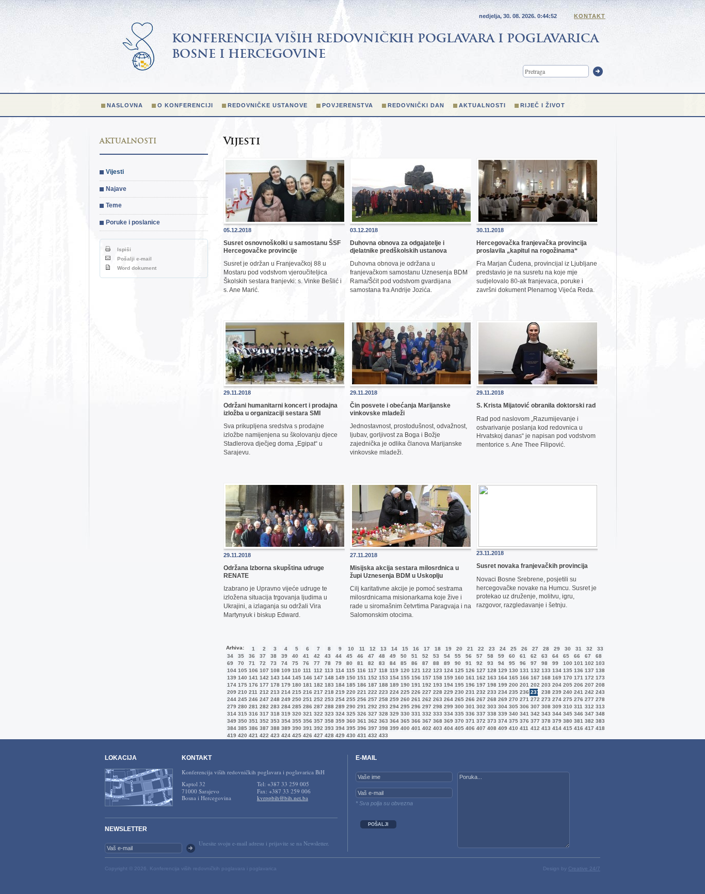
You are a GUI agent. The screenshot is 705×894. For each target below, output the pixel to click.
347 (588, 714)
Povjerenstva (347, 105)
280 (241, 706)
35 (241, 656)
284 (285, 706)
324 (339, 714)
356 (306, 721)
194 (447, 685)
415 (566, 728)
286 (306, 706)
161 (469, 677)
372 (480, 721)
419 (230, 735)
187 (371, 685)
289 (339, 706)
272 (534, 699)
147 (317, 677)
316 (252, 714)
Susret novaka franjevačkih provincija (532, 566)
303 (490, 706)
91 (469, 663)
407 (480, 728)
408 (490, 728)
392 (317, 728)
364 (393, 721)
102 (588, 663)
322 (317, 714)
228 (436, 692)
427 (317, 735)
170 (566, 677)
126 (469, 670)
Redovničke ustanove (268, 105)
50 (403, 656)
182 (317, 685)
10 (351, 649)
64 (555, 656)
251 (306, 699)
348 (599, 714)
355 (295, 721)
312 (588, 706)
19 (448, 649)
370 (458, 721)
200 (512, 685)
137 (588, 670)
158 (436, 677)
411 (523, 728)
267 (480, 699)
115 (350, 670)
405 (458, 728)
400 (404, 728)
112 (317, 670)
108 (274, 670)
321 (306, 714)
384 (230, 728)
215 (295, 692)
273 (545, 699)
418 (599, 728)
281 (252, 706)
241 (577, 692)
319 (285, 714)
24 (503, 649)
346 (577, 714)
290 (350, 706)
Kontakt (589, 16)
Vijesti (115, 171)
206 (577, 685)
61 (523, 656)
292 (371, 706)
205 (566, 685)
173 (599, 677)
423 (274, 735)
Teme (114, 205)
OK (191, 848)
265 (458, 699)
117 (371, 670)
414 (555, 728)
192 (425, 685)
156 (415, 677)
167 (534, 677)
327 (371, 714)
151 (360, 677)
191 (415, 685)
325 (350, 714)
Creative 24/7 (584, 868)
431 (360, 735)
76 (306, 663)
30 (568, 649)
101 (577, 663)
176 (252, 685)
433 (382, 735)
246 (252, 699)
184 (339, 685)
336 (469, 714)
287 (317, 706)
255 (350, 699)
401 (415, 728)
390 (295, 728)
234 (501, 692)
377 (534, 721)
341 (523, 714)
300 (458, 706)
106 (252, 670)
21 (470, 649)
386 (252, 728)
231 (469, 692)
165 (512, 677)
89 (447, 663)
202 (534, 685)
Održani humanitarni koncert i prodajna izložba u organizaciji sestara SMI (280, 409)
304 (501, 706)
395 (350, 728)
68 (599, 656)
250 (295, 699)
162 (480, 677)
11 (362, 649)
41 (306, 656)
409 (501, 728)
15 (405, 649)
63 (544, 656)
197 (480, 685)
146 (306, 677)
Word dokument (136, 268)
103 (599, 663)
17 (427, 649)
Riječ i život (542, 105)
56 (469, 656)
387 (263, 728)
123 (436, 670)
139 (230, 677)
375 (512, 721)
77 (317, 663)
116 (360, 670)
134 (555, 670)
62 (534, 656)
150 (350, 677)
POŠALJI (378, 824)
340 (512, 714)
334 (447, 714)
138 (599, 670)
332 (425, 714)
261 (415, 699)
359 (339, 721)
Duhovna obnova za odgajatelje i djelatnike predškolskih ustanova (398, 246)
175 (241, 685)
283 (274, 706)
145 (295, 677)
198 (490, 685)
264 (447, 699)
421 (252, 735)
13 (383, 649)
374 (501, 721)
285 (295, 706)
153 (382, 677)
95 (512, 663)
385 (241, 728)
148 (328, 677)
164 (501, 677)
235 (512, 692)
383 (599, 721)
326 (360, 714)
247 (263, 699)
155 (404, 677)
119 (393, 670)
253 (328, 699)
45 (349, 656)
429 (339, 735)
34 (230, 656)
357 (317, 721)
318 (274, 714)
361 (360, 721)
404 (447, 728)
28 (546, 649)
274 (555, 699)
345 (566, 714)
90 (458, 663)
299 (447, 706)
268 (490, 699)
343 (545, 714)
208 (599, 685)
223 (382, 692)
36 (252, 656)
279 (230, 706)
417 (588, 728)
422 (263, 735)
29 (557, 649)
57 (479, 656)
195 (458, 685)
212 (263, 692)
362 (371, 721)
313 (599, 706)
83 (382, 663)
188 (382, 685)
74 (284, 663)
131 (523, 670)
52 (425, 656)
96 (523, 663)
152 (371, 677)
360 (350, 721)
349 (230, 721)
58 (490, 656)
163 (490, 677)
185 (350, 685)
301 (469, 706)
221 (360, 692)
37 (263, 656)
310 (566, 706)
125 (458, 670)
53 (436, 656)
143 (274, 677)
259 (393, 699)
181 (306, 685)
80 (349, 663)
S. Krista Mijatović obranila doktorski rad (536, 405)
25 (513, 649)
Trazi (598, 71)
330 (404, 714)
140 (241, 677)
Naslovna (125, 105)
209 (230, 692)
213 (274, 692)
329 (393, 714)
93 (490, 663)
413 (545, 728)
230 (458, 692)
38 (273, 656)
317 (263, 714)
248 (274, 699)
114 (339, 670)
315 (241, 714)
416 (577, 728)
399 (393, 728)
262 (425, 699)
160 (458, 677)
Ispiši (123, 249)
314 (230, 714)
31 (578, 649)
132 (534, 670)
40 (295, 656)
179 (285, 685)
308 (545, 706)
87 (425, 663)
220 (350, 692)
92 (479, 663)
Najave (116, 188)
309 (555, 706)
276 (577, 699)
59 (501, 656)
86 (414, 663)
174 (230, 685)
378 (545, 721)
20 (459, 649)
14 (394, 649)
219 (339, 692)
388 (274, 728)
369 (447, 721)
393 (328, 728)
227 (425, 692)
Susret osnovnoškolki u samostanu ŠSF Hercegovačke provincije (282, 246)
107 (263, 670)
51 (414, 656)
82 (371, 663)
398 (382, 728)
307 (534, 706)
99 (555, 663)
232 (480, 692)
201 (523, 685)
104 (230, 670)
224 (393, 692)
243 (599, 692)
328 (382, 714)
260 (404, 699)
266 (469, 699)
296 (415, 706)
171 (577, 677)
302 (480, 706)
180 (295, 685)
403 (436, 728)
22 (481, 649)
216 (306, 692)
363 (382, 721)
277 (588, 699)
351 (252, 721)
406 (469, 728)
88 (436, 663)
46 (360, 656)
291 (360, 706)
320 (295, 714)
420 (241, 735)
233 (490, 692)
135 (566, 670)
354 (285, 721)
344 (555, 714)
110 (295, 670)
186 (360, 685)
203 (545, 685)
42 (317, 656)
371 (469, 721)
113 (328, 670)
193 (436, 685)
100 (566, 663)
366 (415, 721)
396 (360, 728)
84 (393, 663)
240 (566, 692)
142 (263, 677)
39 (284, 656)
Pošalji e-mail (134, 259)
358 (328, 721)
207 (588, 685)
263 (436, 699)
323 (328, 714)
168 (545, 677)
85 (403, 663)
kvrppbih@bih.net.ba (282, 798)
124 (447, 670)
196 (469, 685)
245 (241, 699)
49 (393, 656)
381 (577, 721)
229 (447, 692)
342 (534, 714)
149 (339, 677)
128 (490, 670)
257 (371, 699)
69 (230, 663)
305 (512, 706)
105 (241, 670)
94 (501, 663)
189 (393, 685)
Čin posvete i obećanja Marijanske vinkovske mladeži (400, 409)
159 (447, 677)
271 (523, 699)
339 (501, 714)
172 (588, 677)
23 (492, 649)
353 (274, 721)
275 (566, 699)
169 (555, 677)
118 (382, 670)
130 (512, 670)
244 (230, 699)
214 (285, 692)
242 (588, 692)
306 (523, 706)
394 (339, 728)
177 (263, 685)
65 (566, 656)
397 (371, 728)
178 (274, 685)
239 (555, 692)
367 (425, 721)
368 (436, 721)
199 (501, 685)
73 (273, 663)
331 (415, 714)
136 (577, 670)
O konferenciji (185, 105)
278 (599, 699)
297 (425, 706)
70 (241, 663)
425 (295, 735)
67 (588, 656)
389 (285, 728)
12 (373, 649)
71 (252, 663)
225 (404, 692)
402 (425, 728)
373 (490, 721)
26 (524, 649)
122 (425, 670)
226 (415, 692)
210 (241, 692)
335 (458, 714)
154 (393, 677)
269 (501, 699)
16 (416, 649)
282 (263, 706)
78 (328, 663)
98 (544, 663)
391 (306, 728)
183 (328, 685)
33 (600, 649)
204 (555, 685)
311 (577, 706)
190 (404, 685)
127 (480, 670)
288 (328, 706)
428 (328, 735)
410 (512, 728)
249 (285, 699)
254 (339, 699)
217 (317, 692)
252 (317, 699)
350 (241, 721)
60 (512, 656)
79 (338, 663)
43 (328, 656)
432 (371, 735)
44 (338, 656)
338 (490, 714)
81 (360, 663)
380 (566, 721)
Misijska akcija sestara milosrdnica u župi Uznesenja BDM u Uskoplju (404, 571)
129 (501, 670)
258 (382, 699)
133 (545, 670)
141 (252, 677)
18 (438, 649)
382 (588, 721)
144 (285, 677)
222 (371, 692)
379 (555, 721)
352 (263, 721)
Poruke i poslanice (133, 222)
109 (285, 670)
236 (523, 692)
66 (577, 656)
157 (425, 677)
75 (295, 663)
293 (382, 706)
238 (545, 692)
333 (436, 714)
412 (534, 728)
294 (393, 706)
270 (512, 699)
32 (589, 649)
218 (328, 692)
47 (371, 656)
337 (480, 714)
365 (404, 721)
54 (447, 656)
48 (382, 656)
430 (350, 735)
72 (263, 663)
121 (415, 670)
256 (360, 699)
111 (306, 670)
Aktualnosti (482, 105)
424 (285, 735)
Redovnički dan (416, 105)
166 (523, 677)
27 (535, 649)
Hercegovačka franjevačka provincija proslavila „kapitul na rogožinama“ (531, 246)
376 (523, 721)
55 (458, 656)
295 (404, 706)
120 (404, 670)
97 (534, 663)
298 (436, 706)
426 (306, 735)
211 (252, 692)
